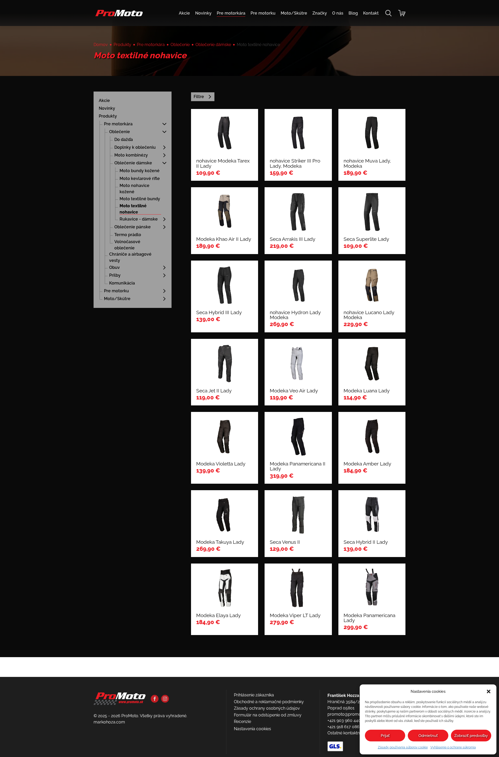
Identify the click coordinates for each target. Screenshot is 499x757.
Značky (319, 13)
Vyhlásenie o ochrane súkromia (453, 747)
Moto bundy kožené (140, 170)
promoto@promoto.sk (348, 714)
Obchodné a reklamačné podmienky (269, 701)
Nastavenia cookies (252, 728)
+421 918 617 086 (343, 726)
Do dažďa (123, 139)
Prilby (115, 275)
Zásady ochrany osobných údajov (267, 708)
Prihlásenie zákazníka (254, 695)
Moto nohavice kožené (134, 188)
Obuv (114, 267)
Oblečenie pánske (132, 226)
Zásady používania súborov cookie (403, 747)
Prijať (385, 735)
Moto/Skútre (294, 13)
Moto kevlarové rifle (140, 178)
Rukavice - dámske (139, 219)
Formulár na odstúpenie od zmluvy (267, 715)
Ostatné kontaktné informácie (355, 732)
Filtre (199, 96)
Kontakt (371, 13)
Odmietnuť (428, 735)
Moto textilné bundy (140, 198)
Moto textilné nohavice (133, 209)
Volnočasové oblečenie (127, 244)
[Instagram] (165, 699)
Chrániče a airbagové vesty (130, 257)
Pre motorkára (231, 13)
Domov (101, 44)
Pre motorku (263, 13)
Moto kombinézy (131, 155)
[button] (488, 691)
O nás (337, 13)
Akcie (184, 13)
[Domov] (118, 16)
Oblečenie (180, 44)
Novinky (203, 13)
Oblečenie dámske (213, 44)
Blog (353, 13)
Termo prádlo (127, 234)
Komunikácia (122, 283)
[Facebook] (155, 699)
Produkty (122, 44)
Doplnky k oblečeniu (135, 147)
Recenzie (242, 721)
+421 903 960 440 (344, 720)
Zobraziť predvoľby (471, 735)
